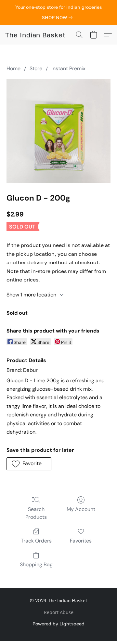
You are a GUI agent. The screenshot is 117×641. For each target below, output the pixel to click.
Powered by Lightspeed (58, 623)
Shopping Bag (36, 564)
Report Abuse (58, 612)
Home (13, 68)
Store (36, 68)
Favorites (81, 540)
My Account (81, 509)
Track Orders (36, 540)
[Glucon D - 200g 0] (58, 131)
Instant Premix (68, 68)
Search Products (36, 513)
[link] (58, 17)
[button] (35, 35)
